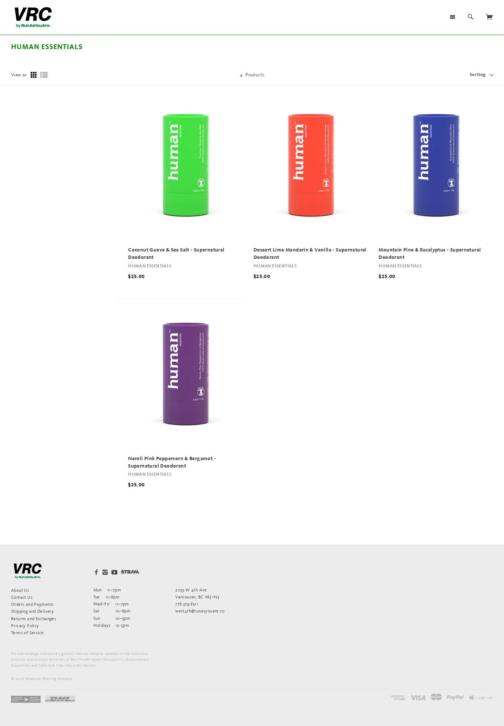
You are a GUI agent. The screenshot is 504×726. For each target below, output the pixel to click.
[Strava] (130, 572)
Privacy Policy (25, 625)
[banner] (33, 17)
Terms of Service (27, 632)
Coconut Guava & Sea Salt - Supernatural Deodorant (176, 253)
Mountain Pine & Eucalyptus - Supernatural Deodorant (430, 253)
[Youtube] (114, 572)
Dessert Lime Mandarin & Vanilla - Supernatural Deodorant (310, 253)
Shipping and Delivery (32, 611)
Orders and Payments (32, 604)
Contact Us (21, 597)
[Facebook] (96, 572)
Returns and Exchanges (33, 618)
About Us (20, 590)
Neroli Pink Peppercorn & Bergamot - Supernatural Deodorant (172, 462)
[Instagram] (105, 572)
